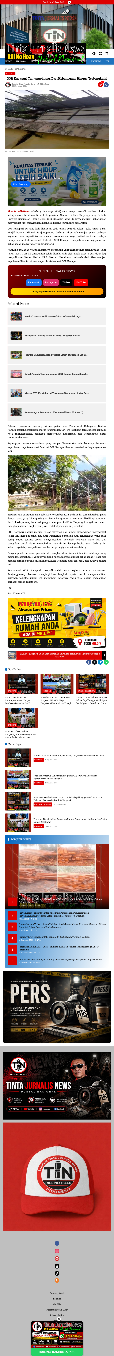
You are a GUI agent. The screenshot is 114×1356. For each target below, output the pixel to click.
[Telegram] (100, 662)
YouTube (81, 282)
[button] (94, 53)
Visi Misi (57, 1304)
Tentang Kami (57, 1293)
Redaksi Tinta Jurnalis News (23, 84)
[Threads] (57, 1266)
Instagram (51, 282)
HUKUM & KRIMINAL (86, 691)
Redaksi (57, 1298)
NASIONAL (10, 73)
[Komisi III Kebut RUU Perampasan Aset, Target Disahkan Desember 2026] (21, 684)
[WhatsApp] (106, 662)
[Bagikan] (106, 84)
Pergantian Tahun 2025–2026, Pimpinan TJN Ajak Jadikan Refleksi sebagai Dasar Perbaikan (59, 948)
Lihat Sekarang (20, 184)
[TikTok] (57, 1273)
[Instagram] (57, 1251)
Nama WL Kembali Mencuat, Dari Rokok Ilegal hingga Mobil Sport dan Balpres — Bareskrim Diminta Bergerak (92, 700)
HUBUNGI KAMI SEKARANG (57, 1352)
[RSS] (57, 1280)
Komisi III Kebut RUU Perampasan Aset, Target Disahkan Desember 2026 (17, 700)
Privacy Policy (57, 1315)
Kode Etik (57, 1320)
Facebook (33, 282)
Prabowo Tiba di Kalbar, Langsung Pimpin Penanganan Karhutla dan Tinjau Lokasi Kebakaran (20, 734)
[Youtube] (57, 1258)
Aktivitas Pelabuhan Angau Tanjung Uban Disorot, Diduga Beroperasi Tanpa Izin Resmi (61, 959)
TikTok (66, 282)
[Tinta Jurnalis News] (45, 53)
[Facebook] (88, 662)
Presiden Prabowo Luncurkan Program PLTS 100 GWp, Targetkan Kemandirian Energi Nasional (56, 700)
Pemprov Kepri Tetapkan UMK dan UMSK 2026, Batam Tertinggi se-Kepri (54, 936)
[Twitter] (94, 662)
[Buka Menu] (100, 53)
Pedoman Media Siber (57, 1309)
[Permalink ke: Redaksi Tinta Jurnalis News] (8, 84)
